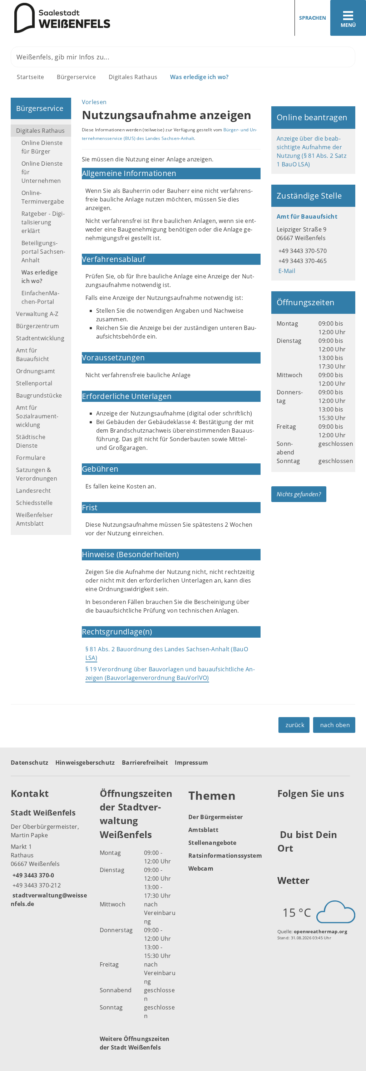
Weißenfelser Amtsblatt (34, 519)
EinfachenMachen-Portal (40, 297)
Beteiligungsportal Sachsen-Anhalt (43, 251)
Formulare (30, 458)
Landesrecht (33, 491)
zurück (295, 725)
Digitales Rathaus (133, 77)
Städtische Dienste (30, 441)
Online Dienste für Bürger (42, 147)
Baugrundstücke (39, 395)
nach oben (335, 725)
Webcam (200, 868)
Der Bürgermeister (215, 817)
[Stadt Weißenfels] (50, 857)
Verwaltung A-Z (37, 314)
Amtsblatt (203, 830)
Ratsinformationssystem (225, 856)
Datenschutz (30, 762)
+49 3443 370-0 (32, 875)
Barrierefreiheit (145, 762)
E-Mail (286, 271)
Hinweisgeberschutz (85, 762)
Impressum (191, 762)
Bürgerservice (76, 77)
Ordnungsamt (35, 371)
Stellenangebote (212, 843)
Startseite (30, 77)
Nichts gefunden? (299, 494)
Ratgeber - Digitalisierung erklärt (43, 222)
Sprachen (312, 17)
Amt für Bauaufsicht (32, 354)
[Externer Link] (284, 810)
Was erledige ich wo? (199, 77)
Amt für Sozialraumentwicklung (37, 416)
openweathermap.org (320, 931)
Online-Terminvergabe (42, 197)
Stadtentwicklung (40, 338)
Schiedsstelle (34, 503)
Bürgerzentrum (37, 326)
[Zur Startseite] (89, 18)
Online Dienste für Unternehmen (42, 172)
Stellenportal (34, 383)
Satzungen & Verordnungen (36, 474)
